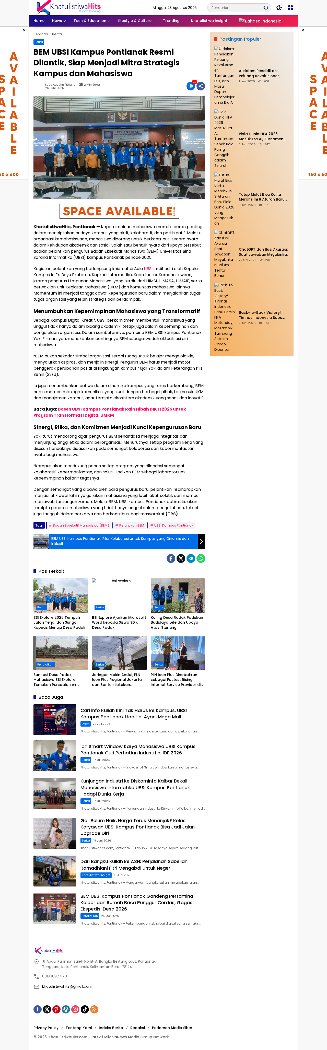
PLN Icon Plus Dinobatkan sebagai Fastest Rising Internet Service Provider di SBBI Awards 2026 (176, 679)
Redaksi (137, 1027)
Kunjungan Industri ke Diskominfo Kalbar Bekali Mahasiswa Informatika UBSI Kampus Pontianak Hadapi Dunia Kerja (135, 787)
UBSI (148, 269)
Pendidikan (45, 664)
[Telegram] (190, 558)
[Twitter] (181, 558)
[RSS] (94, 1009)
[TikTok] (85, 1009)
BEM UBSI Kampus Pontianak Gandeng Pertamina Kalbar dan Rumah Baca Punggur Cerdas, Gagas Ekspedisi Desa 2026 (136, 902)
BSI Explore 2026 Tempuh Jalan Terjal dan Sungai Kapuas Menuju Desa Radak (59, 622)
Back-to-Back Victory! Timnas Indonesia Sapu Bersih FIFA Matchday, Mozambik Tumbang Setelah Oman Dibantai (260, 315)
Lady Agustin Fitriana (60, 84)
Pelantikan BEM (131, 525)
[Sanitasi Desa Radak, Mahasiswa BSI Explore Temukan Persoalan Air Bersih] (60, 653)
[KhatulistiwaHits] (68, 7)
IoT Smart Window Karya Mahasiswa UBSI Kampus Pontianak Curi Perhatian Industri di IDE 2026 (137, 749)
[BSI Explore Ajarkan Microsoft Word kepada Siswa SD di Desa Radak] (119, 595)
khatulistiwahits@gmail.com (67, 986)
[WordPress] (66, 1009)
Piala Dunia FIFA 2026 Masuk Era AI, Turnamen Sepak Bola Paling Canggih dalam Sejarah (264, 137)
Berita (39, 42)
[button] (266, 7)
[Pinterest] (56, 1009)
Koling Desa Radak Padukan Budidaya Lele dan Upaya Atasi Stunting (177, 622)
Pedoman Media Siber (172, 1027)
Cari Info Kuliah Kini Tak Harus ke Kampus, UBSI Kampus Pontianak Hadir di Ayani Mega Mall (133, 713)
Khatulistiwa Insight (96, 875)
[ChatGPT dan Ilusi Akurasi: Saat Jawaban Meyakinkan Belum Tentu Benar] (224, 254)
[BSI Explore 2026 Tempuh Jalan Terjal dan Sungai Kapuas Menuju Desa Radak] (60, 595)
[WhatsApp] (200, 558)
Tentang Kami (79, 1027)
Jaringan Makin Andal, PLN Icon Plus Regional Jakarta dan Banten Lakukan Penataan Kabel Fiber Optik (117, 679)
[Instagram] (75, 1009)
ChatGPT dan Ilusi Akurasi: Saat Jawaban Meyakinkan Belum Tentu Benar (264, 252)
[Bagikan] (200, 86)
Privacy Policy (46, 1027)
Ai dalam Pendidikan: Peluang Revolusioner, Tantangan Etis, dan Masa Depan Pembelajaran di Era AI (264, 73)
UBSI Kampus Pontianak (173, 525)
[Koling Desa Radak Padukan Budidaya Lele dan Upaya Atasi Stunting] (178, 595)
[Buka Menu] (290, 8)
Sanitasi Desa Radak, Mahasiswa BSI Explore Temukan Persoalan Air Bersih (55, 679)
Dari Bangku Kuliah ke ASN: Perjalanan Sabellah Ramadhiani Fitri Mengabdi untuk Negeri (134, 864)
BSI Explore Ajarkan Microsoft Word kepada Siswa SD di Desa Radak (119, 622)
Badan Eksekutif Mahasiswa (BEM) (81, 525)
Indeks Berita (111, 1027)
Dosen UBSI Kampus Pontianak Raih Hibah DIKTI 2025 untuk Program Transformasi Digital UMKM (109, 412)
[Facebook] (171, 558)
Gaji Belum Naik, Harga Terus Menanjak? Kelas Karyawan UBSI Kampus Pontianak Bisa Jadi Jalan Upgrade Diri (137, 826)
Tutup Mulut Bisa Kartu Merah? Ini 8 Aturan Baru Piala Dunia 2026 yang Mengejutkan (262, 197)
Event (85, 724)
